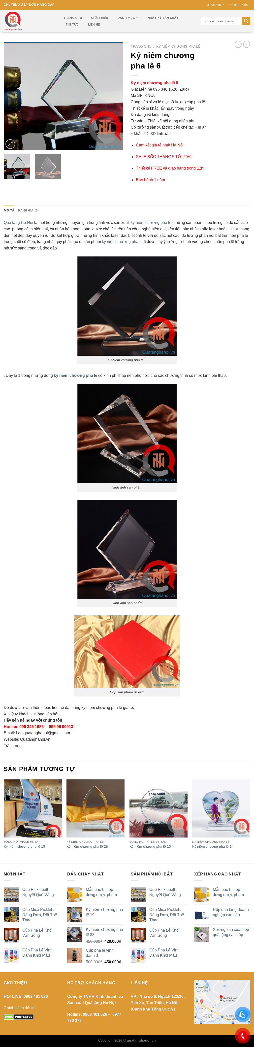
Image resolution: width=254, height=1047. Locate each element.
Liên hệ (94, 24)
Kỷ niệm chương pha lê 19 (24, 846)
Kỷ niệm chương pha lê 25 (87, 846)
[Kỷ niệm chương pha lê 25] (95, 808)
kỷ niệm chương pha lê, (151, 222)
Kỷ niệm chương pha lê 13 (150, 846)
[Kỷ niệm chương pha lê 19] (33, 808)
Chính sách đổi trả (20, 1008)
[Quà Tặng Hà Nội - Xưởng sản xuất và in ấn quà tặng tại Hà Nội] (28, 21)
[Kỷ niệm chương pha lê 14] (221, 808)
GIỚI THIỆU (99, 18)
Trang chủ (141, 46)
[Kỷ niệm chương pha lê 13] (158, 808)
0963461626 (215, 5)
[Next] (114, 96)
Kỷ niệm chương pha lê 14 (213, 846)
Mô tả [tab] (9, 210)
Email (233, 5)
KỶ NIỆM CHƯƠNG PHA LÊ (178, 46)
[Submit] (246, 21)
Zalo (244, 5)
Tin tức (72, 24)
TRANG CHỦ (72, 18)
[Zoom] (10, 144)
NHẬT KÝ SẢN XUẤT (163, 18)
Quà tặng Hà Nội (18, 222)
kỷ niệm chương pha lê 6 (124, 242)
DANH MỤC (126, 18)
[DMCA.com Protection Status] (19, 1016)
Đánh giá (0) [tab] (28, 210)
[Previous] (12, 96)
